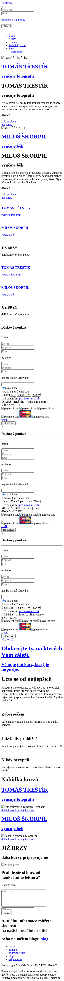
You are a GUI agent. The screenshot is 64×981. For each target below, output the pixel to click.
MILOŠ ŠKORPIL (24, 136)
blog (44, 939)
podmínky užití (17, 952)
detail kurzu (8, 810)
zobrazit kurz (8, 121)
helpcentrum (15, 959)
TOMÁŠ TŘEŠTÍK (24, 66)
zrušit (4, 419)
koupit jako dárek (25, 810)
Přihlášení (6, 2)
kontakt (13, 949)
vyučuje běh (12, 146)
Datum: (5, 394)
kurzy (12, 946)
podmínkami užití (29, 398)
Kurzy (12, 38)
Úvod (12, 35)
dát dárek (6, 124)
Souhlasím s (22, 398)
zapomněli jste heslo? (13, 19)
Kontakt (13, 42)
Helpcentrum (16, 51)
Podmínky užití (17, 45)
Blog (11, 48)
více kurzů (7, 639)
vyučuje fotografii (17, 76)
